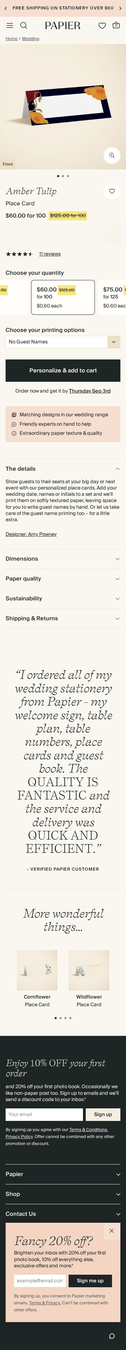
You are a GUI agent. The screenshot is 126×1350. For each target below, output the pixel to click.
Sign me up (90, 1281)
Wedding (30, 39)
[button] (112, 1231)
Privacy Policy (19, 1136)
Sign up (103, 1114)
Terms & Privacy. (45, 1303)
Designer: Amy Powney (31, 534)
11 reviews (50, 254)
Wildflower (89, 997)
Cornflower (37, 997)
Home (12, 39)
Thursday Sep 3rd (90, 391)
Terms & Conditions (88, 1129)
